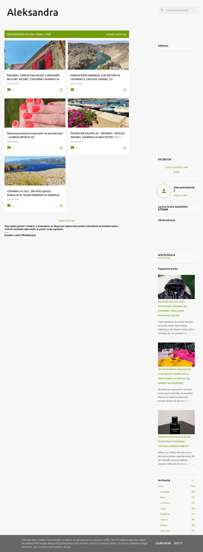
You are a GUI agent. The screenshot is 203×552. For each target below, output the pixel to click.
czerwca (165, 503)
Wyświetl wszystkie (116, 34)
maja (163, 508)
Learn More (163, 543)
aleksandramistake (184, 189)
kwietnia (165, 514)
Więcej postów (67, 221)
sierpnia (165, 491)
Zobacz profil (180, 195)
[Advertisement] (141, 88)
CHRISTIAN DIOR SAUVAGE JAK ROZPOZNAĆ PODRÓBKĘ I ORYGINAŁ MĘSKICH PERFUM (174, 441)
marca (164, 519)
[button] (61, 90)
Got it (178, 543)
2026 (160, 486)
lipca (163, 497)
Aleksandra (32, 12)
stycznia (165, 530)
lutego (164, 525)
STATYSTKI (164, 258)
